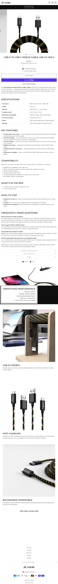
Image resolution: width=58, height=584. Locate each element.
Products (29, 547)
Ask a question (29, 253)
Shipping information (29, 250)
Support (29, 558)
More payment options (29, 83)
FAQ (29, 257)
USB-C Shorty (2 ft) (11, 246)
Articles (29, 555)
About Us (29, 552)
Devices (29, 550)
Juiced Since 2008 (29, 582)
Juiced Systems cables (29, 246)
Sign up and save (28, 562)
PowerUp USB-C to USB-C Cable (43, 222)
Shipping (23, 63)
